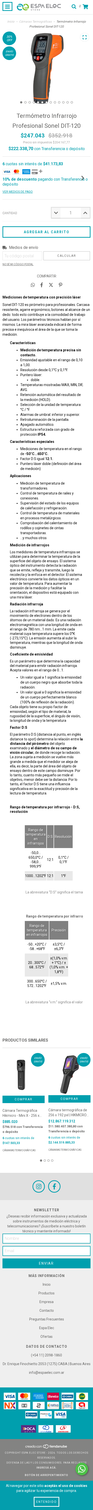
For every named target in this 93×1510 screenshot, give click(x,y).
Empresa (46, 1302)
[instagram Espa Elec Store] (38, 1186)
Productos (46, 1293)
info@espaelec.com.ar (46, 1373)
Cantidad (9, 213)
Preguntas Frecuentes (46, 1319)
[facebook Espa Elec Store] (54, 1186)
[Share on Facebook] (41, 285)
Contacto (46, 1311)
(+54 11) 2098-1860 (46, 1355)
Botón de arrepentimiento (46, 1475)
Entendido (46, 1502)
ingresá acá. (46, 1467)
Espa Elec (46, 1328)
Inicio (10, 21)
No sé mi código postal (17, 264)
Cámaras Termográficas (35, 21)
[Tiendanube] (46, 1447)
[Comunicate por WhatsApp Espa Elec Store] (81, 1469)
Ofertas (46, 1337)
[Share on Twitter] (51, 285)
